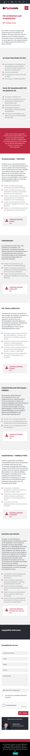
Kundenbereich (4, 2)
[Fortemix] (10, 8)
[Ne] (28, 749)
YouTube (12, 2)
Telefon (16, 2)
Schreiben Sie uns (11, 23)
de (27, 2)
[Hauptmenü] (26, 8)
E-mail (19, 2)
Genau (15, 753)
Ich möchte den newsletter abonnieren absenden (16, 696)
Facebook (8, 2)
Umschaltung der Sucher (23, 2)
